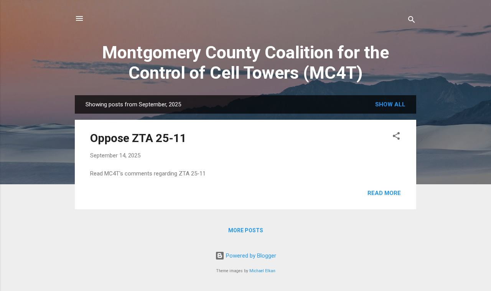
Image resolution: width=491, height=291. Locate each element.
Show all (390, 104)
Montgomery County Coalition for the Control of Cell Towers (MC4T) (245, 62)
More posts (245, 230)
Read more (384, 193)
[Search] (411, 21)
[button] (396, 137)
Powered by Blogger (250, 255)
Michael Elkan (262, 270)
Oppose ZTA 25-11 (138, 138)
